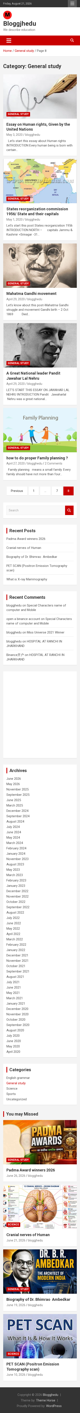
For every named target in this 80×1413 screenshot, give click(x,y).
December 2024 (17, 811)
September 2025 (17, 795)
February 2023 (16, 880)
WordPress (54, 1406)
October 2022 (15, 902)
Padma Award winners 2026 (25, 539)
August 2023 (15, 864)
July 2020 (13, 1036)
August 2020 (15, 1030)
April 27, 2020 (15, 463)
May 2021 (13, 993)
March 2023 (14, 875)
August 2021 (15, 977)
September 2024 (17, 816)
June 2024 (13, 832)
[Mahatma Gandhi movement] (40, 265)
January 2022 (15, 950)
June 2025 (13, 800)
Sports (11, 1094)
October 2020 (15, 1020)
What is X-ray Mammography (26, 579)
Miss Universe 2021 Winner (45, 632)
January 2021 (15, 1003)
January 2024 (15, 854)
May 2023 (13, 870)
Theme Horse (45, 1400)
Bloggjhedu (19, 23)
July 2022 (13, 918)
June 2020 (13, 1041)
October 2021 (15, 966)
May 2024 (13, 837)
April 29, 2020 (15, 299)
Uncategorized (16, 1099)
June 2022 (13, 923)
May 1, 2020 (14, 219)
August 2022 (15, 912)
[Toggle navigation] (9, 40)
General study (18, 114)
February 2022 (16, 945)
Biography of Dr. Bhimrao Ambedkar (31, 557)
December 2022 (17, 891)
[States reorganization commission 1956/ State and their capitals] (40, 181)
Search (69, 510)
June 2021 (13, 987)
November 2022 (17, 896)
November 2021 (17, 961)
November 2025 (17, 789)
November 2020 (17, 1014)
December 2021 (17, 955)
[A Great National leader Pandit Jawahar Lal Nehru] (40, 345)
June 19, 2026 (15, 1305)
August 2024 (15, 821)
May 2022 (13, 929)
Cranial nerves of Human (23, 548)
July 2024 (13, 827)
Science (11, 1088)
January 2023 (15, 886)
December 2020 (17, 1009)
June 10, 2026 (15, 1374)
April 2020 (13, 1052)
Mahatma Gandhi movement (31, 293)
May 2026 (13, 784)
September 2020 (17, 1025)
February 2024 (16, 848)
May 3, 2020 (14, 134)
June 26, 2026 (15, 1175)
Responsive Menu (72, 3)
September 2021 (17, 971)
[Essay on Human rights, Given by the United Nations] (40, 96)
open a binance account (23, 619)
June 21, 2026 (15, 1240)
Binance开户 (15, 655)
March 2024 (14, 843)
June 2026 (13, 779)
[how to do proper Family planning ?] (40, 430)
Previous (17, 491)
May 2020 (13, 1046)
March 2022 (14, 939)
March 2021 (14, 998)
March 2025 (14, 805)
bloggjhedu (32, 134)
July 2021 (13, 982)
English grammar (18, 1078)
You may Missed (22, 1114)
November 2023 (17, 859)
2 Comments (53, 463)
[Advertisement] (40, 715)
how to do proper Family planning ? (37, 458)
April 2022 (13, 934)
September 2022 (17, 907)
